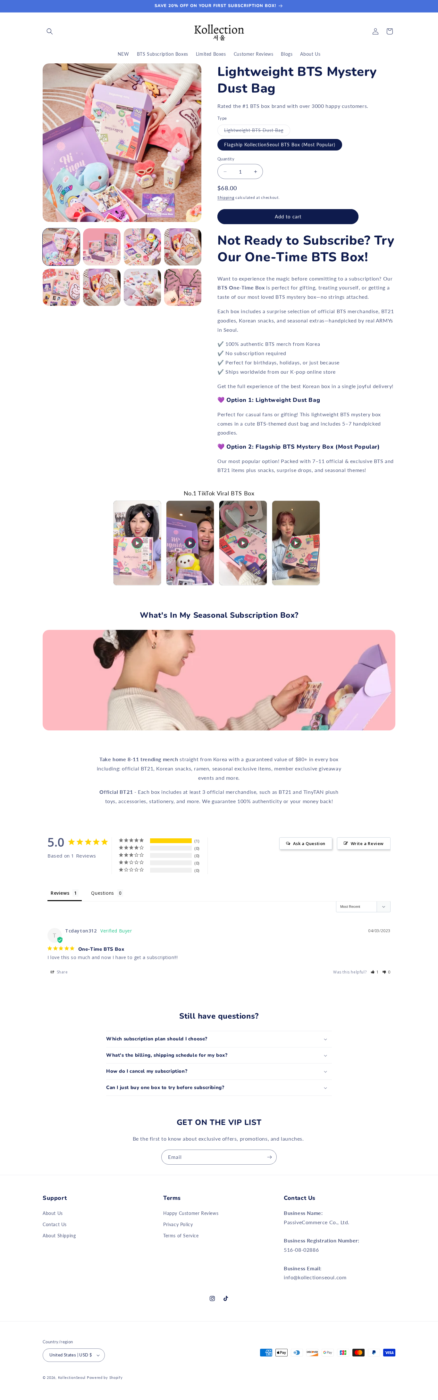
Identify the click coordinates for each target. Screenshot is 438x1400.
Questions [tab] (102, 893)
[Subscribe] (269, 1157)
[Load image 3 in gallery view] (142, 246)
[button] (50, 31)
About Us (53, 1213)
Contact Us (55, 1224)
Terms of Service (181, 1235)
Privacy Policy (178, 1224)
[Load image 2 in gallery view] (101, 246)
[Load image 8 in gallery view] (182, 287)
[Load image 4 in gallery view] (182, 246)
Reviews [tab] (60, 893)
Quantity (225, 158)
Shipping (225, 197)
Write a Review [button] (367, 843)
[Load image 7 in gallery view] (142, 287)
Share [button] (61, 972)
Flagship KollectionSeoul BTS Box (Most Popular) (279, 144)
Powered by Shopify (105, 1377)
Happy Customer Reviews (190, 1213)
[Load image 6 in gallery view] (101, 287)
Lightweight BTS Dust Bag (257, 131)
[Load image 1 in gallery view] (61, 246)
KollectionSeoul (72, 1377)
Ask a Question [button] (309, 843)
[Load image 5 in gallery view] (61, 287)
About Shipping (59, 1235)
